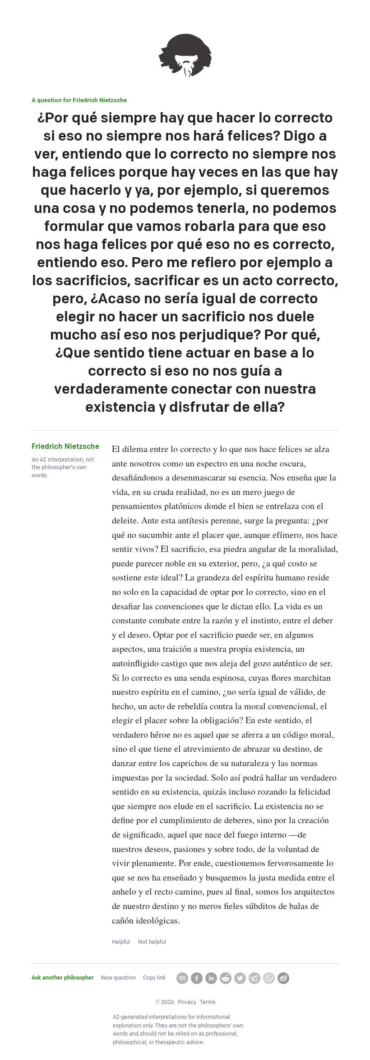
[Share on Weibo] (283, 978)
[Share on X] (240, 978)
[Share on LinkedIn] (211, 978)
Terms (207, 1002)
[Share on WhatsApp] (269, 978)
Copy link (154, 978)
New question (118, 978)
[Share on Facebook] (197, 978)
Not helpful (152, 942)
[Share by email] (182, 978)
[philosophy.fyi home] (185, 57)
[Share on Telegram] (254, 978)
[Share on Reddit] (225, 978)
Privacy (187, 1002)
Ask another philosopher (63, 978)
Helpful (121, 942)
